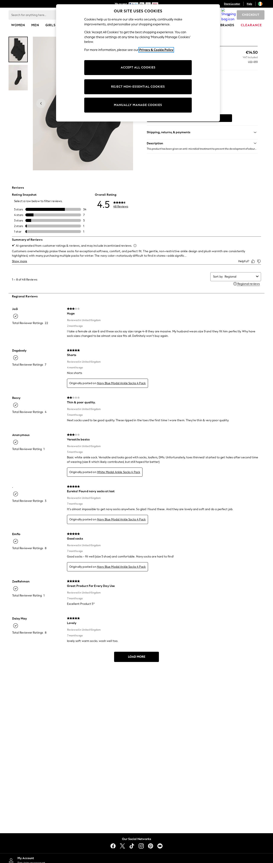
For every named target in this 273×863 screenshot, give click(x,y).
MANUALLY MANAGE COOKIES (138, 105)
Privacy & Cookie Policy (156, 50)
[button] (202, 143)
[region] (138, 63)
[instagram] (141, 846)
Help (249, 3)
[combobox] (239, 276)
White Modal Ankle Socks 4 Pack (118, 472)
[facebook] (113, 846)
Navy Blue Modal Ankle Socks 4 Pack (121, 383)
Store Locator (232, 3)
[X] (122, 846)
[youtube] (160, 846)
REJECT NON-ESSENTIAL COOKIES (138, 86)
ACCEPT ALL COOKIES (138, 67)
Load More (136, 657)
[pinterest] (150, 846)
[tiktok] (131, 846)
